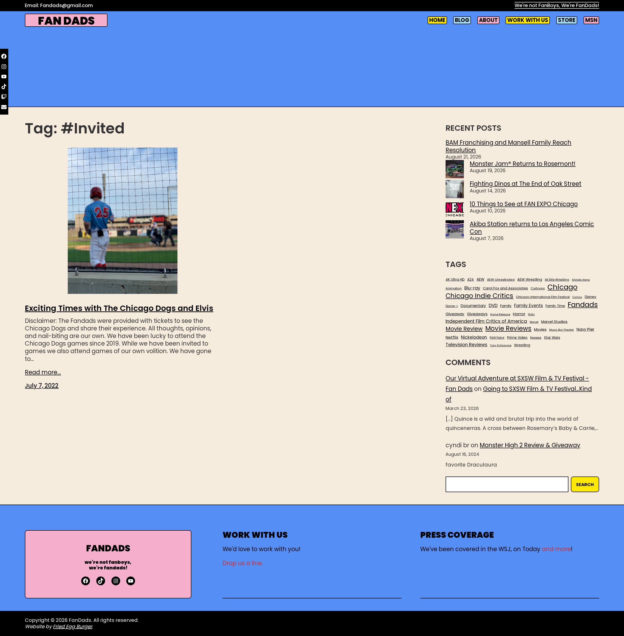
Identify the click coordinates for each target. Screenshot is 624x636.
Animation (454, 288)
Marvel (534, 322)
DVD (493, 305)
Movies (540, 329)
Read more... (43, 372)
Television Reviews (466, 345)
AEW (480, 279)
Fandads (583, 304)
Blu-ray (472, 288)
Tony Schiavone (500, 345)
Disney (590, 297)
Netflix (452, 337)
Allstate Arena (581, 280)
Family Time (555, 306)
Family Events (528, 305)
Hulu (531, 314)
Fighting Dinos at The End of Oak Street (525, 184)
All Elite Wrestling (557, 280)
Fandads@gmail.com (66, 5)
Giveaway (455, 314)
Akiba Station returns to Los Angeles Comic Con (532, 228)
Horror (519, 314)
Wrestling (522, 345)
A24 (470, 280)
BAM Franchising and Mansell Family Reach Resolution (508, 146)
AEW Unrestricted (501, 280)
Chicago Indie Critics (479, 296)
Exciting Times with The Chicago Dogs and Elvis (119, 308)
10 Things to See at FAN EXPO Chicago (524, 204)
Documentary (473, 305)
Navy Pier (585, 329)
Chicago (562, 287)
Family (505, 306)
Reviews (535, 338)
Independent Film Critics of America (486, 321)
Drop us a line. (243, 563)
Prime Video (517, 337)
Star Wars (552, 338)
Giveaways (477, 314)
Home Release (500, 314)
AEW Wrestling (529, 279)
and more (556, 549)
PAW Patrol (497, 338)
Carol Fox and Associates (505, 288)
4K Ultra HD (455, 279)
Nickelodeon (474, 337)
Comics (577, 297)
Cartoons (538, 288)
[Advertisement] (312, 67)
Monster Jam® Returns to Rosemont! (522, 164)
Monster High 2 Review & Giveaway (530, 445)
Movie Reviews (508, 329)
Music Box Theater (561, 330)
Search (585, 484)
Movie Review (464, 328)
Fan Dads (66, 21)
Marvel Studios (554, 321)
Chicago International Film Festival (543, 297)
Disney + (452, 306)
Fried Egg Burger (72, 626)
